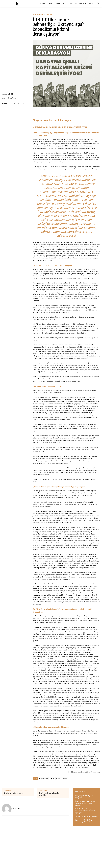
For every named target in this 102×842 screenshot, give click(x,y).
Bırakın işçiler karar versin (13, 793)
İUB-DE (10, 94)
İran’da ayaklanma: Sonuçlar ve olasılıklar (50, 794)
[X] (14, 103)
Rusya (58, 778)
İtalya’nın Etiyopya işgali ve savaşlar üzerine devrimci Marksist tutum (85, 803)
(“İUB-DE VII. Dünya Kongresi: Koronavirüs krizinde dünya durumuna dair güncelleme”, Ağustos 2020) (66, 229)
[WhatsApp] (23, 103)
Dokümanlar (38, 14)
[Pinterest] (19, 103)
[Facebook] (10, 103)
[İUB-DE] (7, 808)
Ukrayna (49, 14)
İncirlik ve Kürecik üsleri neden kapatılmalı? (84, 821)
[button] (98, 3)
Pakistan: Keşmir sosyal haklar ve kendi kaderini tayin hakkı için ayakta (86, 811)
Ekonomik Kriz (43, 778)
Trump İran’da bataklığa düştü (86, 816)
